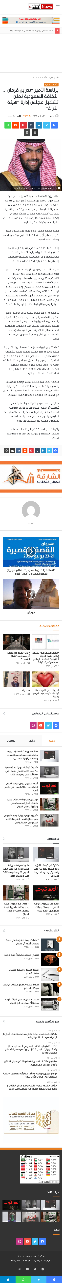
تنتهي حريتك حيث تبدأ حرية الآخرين (21, 955)
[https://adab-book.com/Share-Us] (31, 20)
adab (52, 116)
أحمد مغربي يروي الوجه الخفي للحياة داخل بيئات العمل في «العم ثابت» (21, 787)
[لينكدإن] (43, 450)
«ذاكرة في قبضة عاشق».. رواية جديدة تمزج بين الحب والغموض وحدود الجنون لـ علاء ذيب (22, 755)
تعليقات (11, 740)
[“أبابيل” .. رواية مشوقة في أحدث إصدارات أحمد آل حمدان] (50, 945)
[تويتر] (49, 450)
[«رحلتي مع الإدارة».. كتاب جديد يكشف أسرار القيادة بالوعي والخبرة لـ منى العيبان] (49, 804)
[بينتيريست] (31, 450)
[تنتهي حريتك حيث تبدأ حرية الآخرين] (50, 959)
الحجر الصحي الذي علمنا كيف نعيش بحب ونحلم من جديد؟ (46, 693)
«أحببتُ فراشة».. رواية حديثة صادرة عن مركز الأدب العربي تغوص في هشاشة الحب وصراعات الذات (21, 771)
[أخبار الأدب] (40, 6)
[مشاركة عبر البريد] (12, 450)
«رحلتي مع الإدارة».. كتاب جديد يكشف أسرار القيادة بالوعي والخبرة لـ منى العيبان (22, 803)
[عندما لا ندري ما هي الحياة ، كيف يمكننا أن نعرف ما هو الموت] (50, 1004)
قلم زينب (25, 690)
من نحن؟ (38, 1260)
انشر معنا (27, 1260)
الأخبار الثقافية (40, 77)
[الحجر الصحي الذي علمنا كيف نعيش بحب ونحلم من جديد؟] (46, 679)
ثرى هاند (21, 1256)
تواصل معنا (16, 1260)
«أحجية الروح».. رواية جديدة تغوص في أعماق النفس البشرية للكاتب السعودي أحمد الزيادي (21, 819)
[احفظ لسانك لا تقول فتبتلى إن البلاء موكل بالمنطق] (50, 989)
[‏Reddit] (24, 450)
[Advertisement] (31, 53)
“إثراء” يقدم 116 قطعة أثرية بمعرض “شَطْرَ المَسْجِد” (18, 656)
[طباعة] (6, 450)
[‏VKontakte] (18, 450)
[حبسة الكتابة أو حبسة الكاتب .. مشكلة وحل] (50, 974)
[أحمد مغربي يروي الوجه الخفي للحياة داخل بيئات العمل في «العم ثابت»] (49, 788)
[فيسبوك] (55, 450)
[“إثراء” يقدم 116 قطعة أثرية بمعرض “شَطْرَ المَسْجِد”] (16, 642)
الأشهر (32, 740)
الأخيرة (52, 740)
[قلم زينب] (16, 679)
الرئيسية (53, 77)
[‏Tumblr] (37, 450)
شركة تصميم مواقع (35, 1256)
